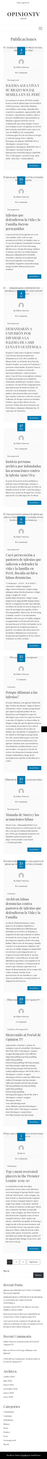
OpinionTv (23, 14)
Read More (34, 166)
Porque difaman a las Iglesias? (21, 694)
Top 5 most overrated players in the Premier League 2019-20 (22, 1176)
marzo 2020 (8, 1393)
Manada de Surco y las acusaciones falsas (22, 816)
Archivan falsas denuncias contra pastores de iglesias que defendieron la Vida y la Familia (23, 908)
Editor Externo (9, 1342)
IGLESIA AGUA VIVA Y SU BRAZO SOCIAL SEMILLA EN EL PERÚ (23, 90)
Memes (6, 1424)
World (6, 1444)
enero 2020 (8, 1397)
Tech (5, 1436)
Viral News (25, 1455)
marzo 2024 (8, 1385)
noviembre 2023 (10, 1389)
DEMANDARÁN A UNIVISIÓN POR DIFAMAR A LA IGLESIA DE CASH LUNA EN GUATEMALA (23, 337)
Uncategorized (13, 80)
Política (6, 1432)
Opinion (23, 19)
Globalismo (12, 1166)
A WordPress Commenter (14, 1359)
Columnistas (8, 1412)
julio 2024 (7, 1381)
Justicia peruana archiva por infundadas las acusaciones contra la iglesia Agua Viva (23, 468)
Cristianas (11, 687)
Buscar (6, 1271)
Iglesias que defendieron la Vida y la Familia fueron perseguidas (23, 222)
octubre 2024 (9, 1377)
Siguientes (33, 1262)
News (5, 1428)
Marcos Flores (9, 1350)
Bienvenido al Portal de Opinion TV (23, 1037)
